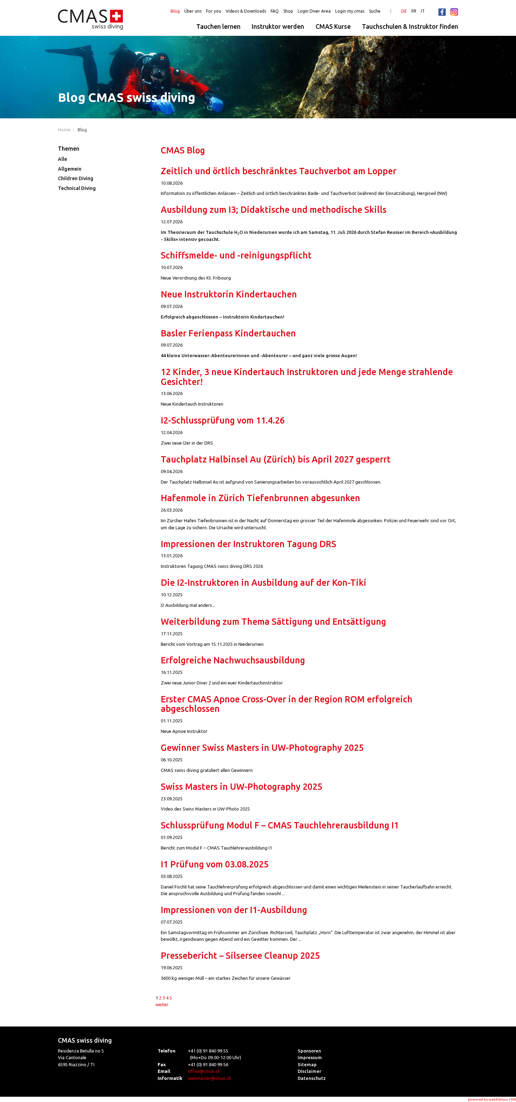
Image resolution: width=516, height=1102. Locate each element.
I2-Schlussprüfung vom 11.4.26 (223, 420)
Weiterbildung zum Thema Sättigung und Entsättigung (273, 622)
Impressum (310, 1057)
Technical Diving (77, 188)
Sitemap (307, 1064)
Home (64, 129)
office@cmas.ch (204, 1071)
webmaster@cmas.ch (209, 1078)
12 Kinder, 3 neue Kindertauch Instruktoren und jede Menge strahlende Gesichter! (307, 376)
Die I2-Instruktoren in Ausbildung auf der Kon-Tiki (263, 583)
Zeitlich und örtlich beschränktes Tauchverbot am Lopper (278, 171)
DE (404, 11)
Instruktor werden (278, 26)
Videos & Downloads (246, 11)
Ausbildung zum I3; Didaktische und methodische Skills (273, 210)
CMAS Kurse (333, 26)
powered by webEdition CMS (492, 1099)
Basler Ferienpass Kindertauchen (228, 333)
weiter (162, 1004)
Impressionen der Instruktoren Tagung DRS (248, 544)
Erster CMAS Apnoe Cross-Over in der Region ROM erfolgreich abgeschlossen (286, 704)
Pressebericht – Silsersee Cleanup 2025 (240, 955)
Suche (375, 11)
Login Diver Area (314, 11)
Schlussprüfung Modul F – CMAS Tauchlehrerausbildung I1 (280, 825)
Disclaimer (309, 1071)
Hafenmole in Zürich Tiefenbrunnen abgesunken (260, 498)
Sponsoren (309, 1050)
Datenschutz (312, 1078)
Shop (288, 11)
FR (413, 11)
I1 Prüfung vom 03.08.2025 (215, 864)
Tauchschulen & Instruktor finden (410, 26)
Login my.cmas (349, 11)
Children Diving (75, 178)
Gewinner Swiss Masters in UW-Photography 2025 (262, 748)
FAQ (275, 11)
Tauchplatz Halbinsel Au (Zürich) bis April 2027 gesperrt (276, 459)
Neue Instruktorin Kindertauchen (229, 294)
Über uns (192, 11)
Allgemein (69, 169)
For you (213, 11)
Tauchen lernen (218, 26)
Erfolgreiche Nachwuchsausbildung (233, 660)
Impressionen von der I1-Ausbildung (234, 910)
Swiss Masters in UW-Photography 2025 (241, 787)
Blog (175, 11)
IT (423, 11)
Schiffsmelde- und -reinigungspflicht (236, 255)
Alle (62, 159)
